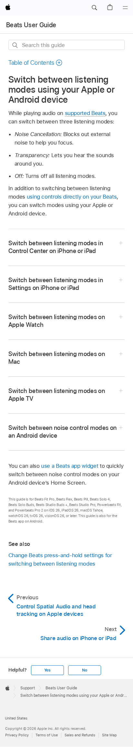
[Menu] (125, 8)
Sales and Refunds (80, 735)
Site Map (109, 735)
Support (27, 688)
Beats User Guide (31, 25)
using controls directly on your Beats (72, 196)
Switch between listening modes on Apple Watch (56, 320)
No (84, 670)
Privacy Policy (17, 735)
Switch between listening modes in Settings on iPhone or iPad (55, 284)
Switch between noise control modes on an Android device (62, 431)
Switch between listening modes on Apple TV (56, 394)
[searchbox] (66, 45)
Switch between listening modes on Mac (56, 357)
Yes (47, 670)
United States (16, 718)
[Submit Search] (15, 45)
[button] (94, 8)
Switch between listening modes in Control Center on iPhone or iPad (55, 247)
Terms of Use (47, 735)
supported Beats (85, 113)
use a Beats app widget (69, 466)
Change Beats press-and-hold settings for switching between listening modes (60, 559)
